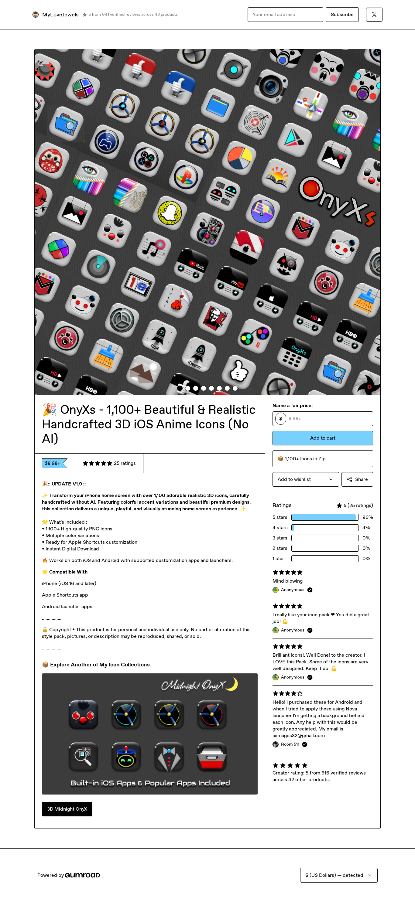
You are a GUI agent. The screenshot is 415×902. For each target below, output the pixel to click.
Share (361, 479)
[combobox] (306, 479)
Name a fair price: (293, 405)
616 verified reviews (343, 773)
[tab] (180, 388)
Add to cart (322, 438)
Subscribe (342, 14)
